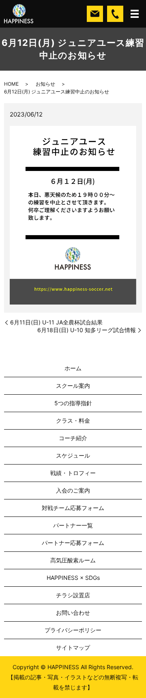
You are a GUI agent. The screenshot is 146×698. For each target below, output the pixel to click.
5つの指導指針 (73, 403)
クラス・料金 (73, 420)
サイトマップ (73, 647)
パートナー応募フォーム (73, 542)
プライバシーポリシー (73, 630)
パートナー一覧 (73, 525)
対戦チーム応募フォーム (73, 507)
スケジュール (73, 455)
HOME (11, 84)
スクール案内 (73, 385)
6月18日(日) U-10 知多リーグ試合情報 (86, 329)
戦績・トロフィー (73, 472)
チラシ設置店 (73, 595)
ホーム (73, 368)
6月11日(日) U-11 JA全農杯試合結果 (56, 322)
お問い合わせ (73, 612)
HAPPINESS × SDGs (73, 577)
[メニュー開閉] (135, 14)
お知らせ (45, 84)
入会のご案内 (73, 490)
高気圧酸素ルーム (73, 560)
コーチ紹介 (73, 437)
